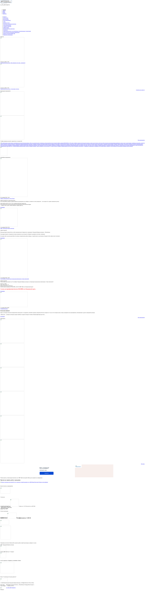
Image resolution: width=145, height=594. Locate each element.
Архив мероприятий (7, 25)
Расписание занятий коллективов (9, 23)
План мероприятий (7, 20)
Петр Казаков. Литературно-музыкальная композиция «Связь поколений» (14, 278)
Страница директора (7, 26)
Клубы (4, 12)
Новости (5, 16)
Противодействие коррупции (9, 28)
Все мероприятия (141, 140)
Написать (47, 473)
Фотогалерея (5, 17)
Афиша (4, 10)
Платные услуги (6, 22)
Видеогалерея (5, 19)
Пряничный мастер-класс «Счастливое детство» (9, 88)
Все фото (143, 463)
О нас (4, 21)
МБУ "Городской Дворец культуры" (7, 228)
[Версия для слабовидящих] (6, 2)
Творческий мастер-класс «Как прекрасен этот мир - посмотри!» (12, 62)
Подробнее (2, 207)
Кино (4, 11)
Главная (4, 9)
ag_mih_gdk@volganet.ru (11, 587)
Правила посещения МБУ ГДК (9, 33)
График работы (6, 27)
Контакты (5, 13)
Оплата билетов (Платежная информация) (11, 32)
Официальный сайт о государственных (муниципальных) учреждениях (17, 31)
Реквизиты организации (8, 34)
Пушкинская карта (4, 308)
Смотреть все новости (140, 89)
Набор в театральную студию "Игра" (7, 198)
